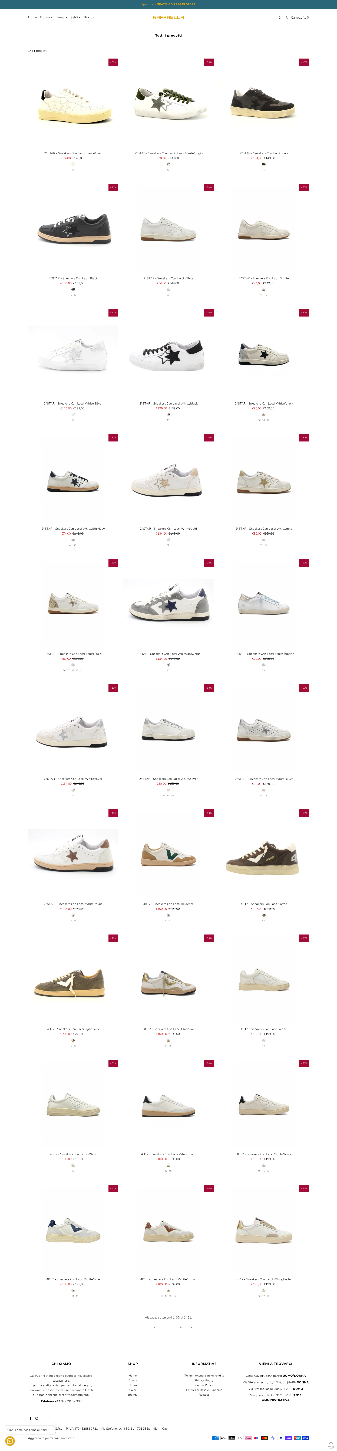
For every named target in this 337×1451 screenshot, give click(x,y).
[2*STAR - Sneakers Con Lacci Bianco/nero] (73, 103)
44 (72, 1296)
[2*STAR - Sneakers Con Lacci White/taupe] (73, 854)
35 (168, 295)
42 (75, 295)
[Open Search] (279, 17)
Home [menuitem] (32, 17)
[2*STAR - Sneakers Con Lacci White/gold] (168, 479)
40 (72, 169)
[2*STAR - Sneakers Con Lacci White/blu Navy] (73, 479)
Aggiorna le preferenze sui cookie (51, 1438)
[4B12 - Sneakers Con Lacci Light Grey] (73, 979)
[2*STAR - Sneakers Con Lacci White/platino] (264, 604)
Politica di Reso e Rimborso (204, 1390)
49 (181, 1327)
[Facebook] (30, 1418)
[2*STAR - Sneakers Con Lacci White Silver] (73, 354)
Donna (45, 17)
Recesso (204, 1395)
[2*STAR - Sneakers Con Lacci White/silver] (73, 729)
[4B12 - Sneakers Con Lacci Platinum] (168, 979)
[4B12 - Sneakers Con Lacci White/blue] (73, 1230)
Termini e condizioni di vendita (204, 1376)
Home (133, 1376)
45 (263, 169)
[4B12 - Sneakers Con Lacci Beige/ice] (168, 854)
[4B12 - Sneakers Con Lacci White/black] (168, 1105)
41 (70, 295)
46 (72, 1171)
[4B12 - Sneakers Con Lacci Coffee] (264, 854)
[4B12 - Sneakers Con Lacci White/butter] (264, 1230)
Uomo (60, 17)
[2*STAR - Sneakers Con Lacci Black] (264, 103)
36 (259, 420)
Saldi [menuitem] (74, 17)
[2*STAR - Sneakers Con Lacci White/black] (168, 354)
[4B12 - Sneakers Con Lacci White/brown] (168, 1230)
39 (267, 420)
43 (75, 545)
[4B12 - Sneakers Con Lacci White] (264, 979)
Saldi (132, 1390)
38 (263, 420)
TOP (330, 1446)
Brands (132, 1395)
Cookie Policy (204, 1385)
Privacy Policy (204, 1380)
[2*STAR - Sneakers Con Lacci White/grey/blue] (168, 604)
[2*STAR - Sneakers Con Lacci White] (168, 229)
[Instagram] (36, 1418)
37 (168, 545)
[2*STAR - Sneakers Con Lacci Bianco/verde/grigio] (168, 103)
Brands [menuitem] (89, 17)
